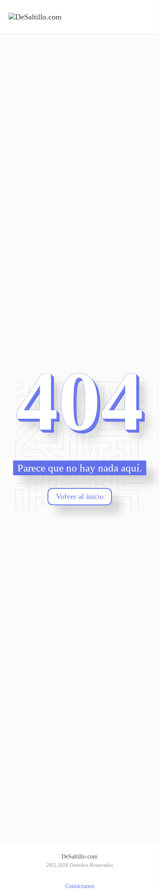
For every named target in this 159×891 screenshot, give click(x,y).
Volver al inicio (79, 496)
